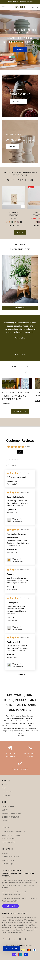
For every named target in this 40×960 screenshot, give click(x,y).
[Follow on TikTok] (25, 939)
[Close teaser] (21, 945)
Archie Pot (13, 215)
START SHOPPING (8, 806)
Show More (19, 505)
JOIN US (5, 810)
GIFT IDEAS (6, 820)
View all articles (20, 411)
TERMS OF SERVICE (8, 860)
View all (20, 232)
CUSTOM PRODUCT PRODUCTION (13, 832)
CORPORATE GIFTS (8, 842)
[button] (31, 446)
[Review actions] (32, 472)
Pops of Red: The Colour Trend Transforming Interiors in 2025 (15, 395)
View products (18, 101)
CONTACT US (6, 795)
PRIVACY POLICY (8, 864)
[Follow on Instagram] (9, 939)
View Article (32, 332)
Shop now (12, 146)
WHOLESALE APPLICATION (11, 835)
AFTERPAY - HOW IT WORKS (11, 813)
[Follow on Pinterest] (14, 939)
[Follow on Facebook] (3, 939)
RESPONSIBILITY (7, 792)
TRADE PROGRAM (8, 839)
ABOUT (4, 785)
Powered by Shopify (27, 945)
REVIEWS (5, 853)
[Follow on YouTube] (20, 939)
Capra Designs (13, 212)
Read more (6, 404)
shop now (20, 49)
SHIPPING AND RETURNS (10, 817)
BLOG (4, 788)
